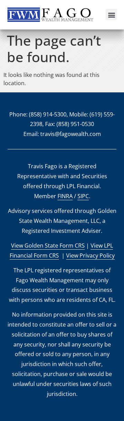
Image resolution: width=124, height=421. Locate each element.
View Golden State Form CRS (48, 245)
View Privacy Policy (90, 255)
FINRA (65, 196)
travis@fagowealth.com (70, 134)
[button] (111, 14)
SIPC (83, 196)
